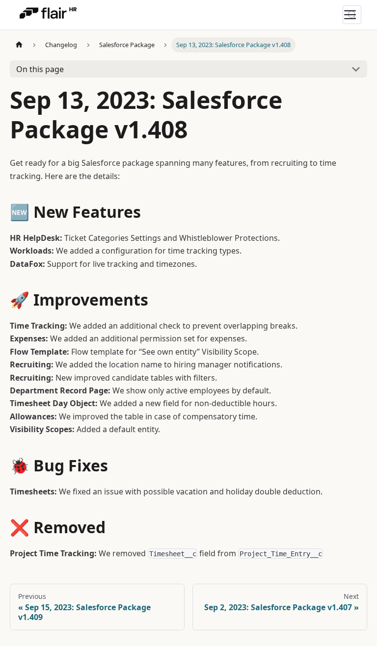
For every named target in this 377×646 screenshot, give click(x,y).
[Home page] (19, 44)
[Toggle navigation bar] (356, 14)
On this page (40, 69)
